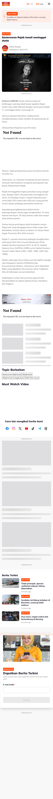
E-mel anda (8, 684)
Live (41, 4)
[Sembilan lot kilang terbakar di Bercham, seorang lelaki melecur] (10, 599)
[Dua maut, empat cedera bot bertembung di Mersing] (10, 616)
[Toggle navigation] (49, 4)
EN (32, 4)
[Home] (6, 4)
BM (28, 4)
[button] (4, 16)
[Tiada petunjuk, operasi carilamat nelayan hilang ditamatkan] (10, 583)
